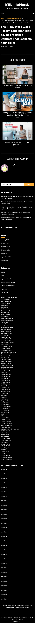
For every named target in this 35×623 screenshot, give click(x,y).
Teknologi (4, 289)
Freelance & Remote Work (13, 18)
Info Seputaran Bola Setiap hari (10, 429)
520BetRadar (4, 408)
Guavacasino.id (5, 356)
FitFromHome (5, 416)
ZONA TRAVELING (6, 440)
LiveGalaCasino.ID (6, 329)
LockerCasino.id (5, 324)
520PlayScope (5, 410)
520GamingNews (6, 406)
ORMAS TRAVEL (5, 431)
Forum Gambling (5, 314)
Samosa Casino (5, 382)
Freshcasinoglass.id (6, 361)
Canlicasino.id (5, 309)
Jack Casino (4, 344)
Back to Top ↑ (17, 621)
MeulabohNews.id (6, 384)
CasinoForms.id (5, 311)
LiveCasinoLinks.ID (6, 333)
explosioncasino (5, 348)
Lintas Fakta (4, 307)
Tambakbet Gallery (6, 457)
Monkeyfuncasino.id (7, 365)
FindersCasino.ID (6, 341)
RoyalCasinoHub (5, 380)
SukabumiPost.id (5, 433)
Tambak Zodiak (5, 419)
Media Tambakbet (6, 459)
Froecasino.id (5, 357)
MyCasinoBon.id (5, 312)
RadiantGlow (4, 393)
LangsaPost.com (5, 444)
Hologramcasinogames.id (8, 352)
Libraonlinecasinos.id (7, 367)
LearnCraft (4, 372)
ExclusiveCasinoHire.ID (7, 342)
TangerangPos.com (6, 401)
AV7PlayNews (5, 412)
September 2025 (6, 257)
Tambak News (5, 451)
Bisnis (2, 275)
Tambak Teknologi (6, 423)
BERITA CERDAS (5, 299)
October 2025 (5, 253)
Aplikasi (3, 272)
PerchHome (4, 399)
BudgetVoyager (5, 376)
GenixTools (4, 395)
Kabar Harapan (5, 303)
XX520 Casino (5, 403)
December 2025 (5, 246)
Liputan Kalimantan (6, 425)
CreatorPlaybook (6, 374)
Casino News (4, 322)
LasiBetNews (4, 414)
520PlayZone (5, 404)
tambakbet (4, 469)
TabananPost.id (5, 386)
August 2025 (4, 260)
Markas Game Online (7, 327)
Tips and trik (4, 292)
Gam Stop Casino (6, 359)
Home (2, 18)
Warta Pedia (4, 305)
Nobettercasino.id (6, 363)
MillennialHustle (17, 4)
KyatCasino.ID (5, 369)
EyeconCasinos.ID (6, 339)
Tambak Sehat (5, 418)
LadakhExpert (5, 448)
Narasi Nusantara (6, 301)
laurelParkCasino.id (6, 326)
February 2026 (5, 240)
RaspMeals (4, 397)
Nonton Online (5, 436)
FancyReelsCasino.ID (7, 346)
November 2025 (5, 250)
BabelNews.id (5, 387)
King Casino (4, 335)
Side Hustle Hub (5, 446)
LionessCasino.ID (6, 331)
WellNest (3, 449)
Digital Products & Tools (8, 279)
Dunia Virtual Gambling (7, 318)
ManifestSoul (4, 378)
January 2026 (5, 243)
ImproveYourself (5, 391)
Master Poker (5, 316)
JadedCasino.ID (5, 337)
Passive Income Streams (8, 285)
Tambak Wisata (5, 438)
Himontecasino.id (6, 354)
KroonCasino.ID (5, 371)
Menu (2, 13)
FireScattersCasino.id (7, 320)
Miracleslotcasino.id (6, 350)
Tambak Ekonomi (6, 421)
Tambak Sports (5, 455)
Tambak (3, 453)
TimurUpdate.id (5, 389)
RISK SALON (4, 442)
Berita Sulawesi (5, 427)
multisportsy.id (5, 434)
